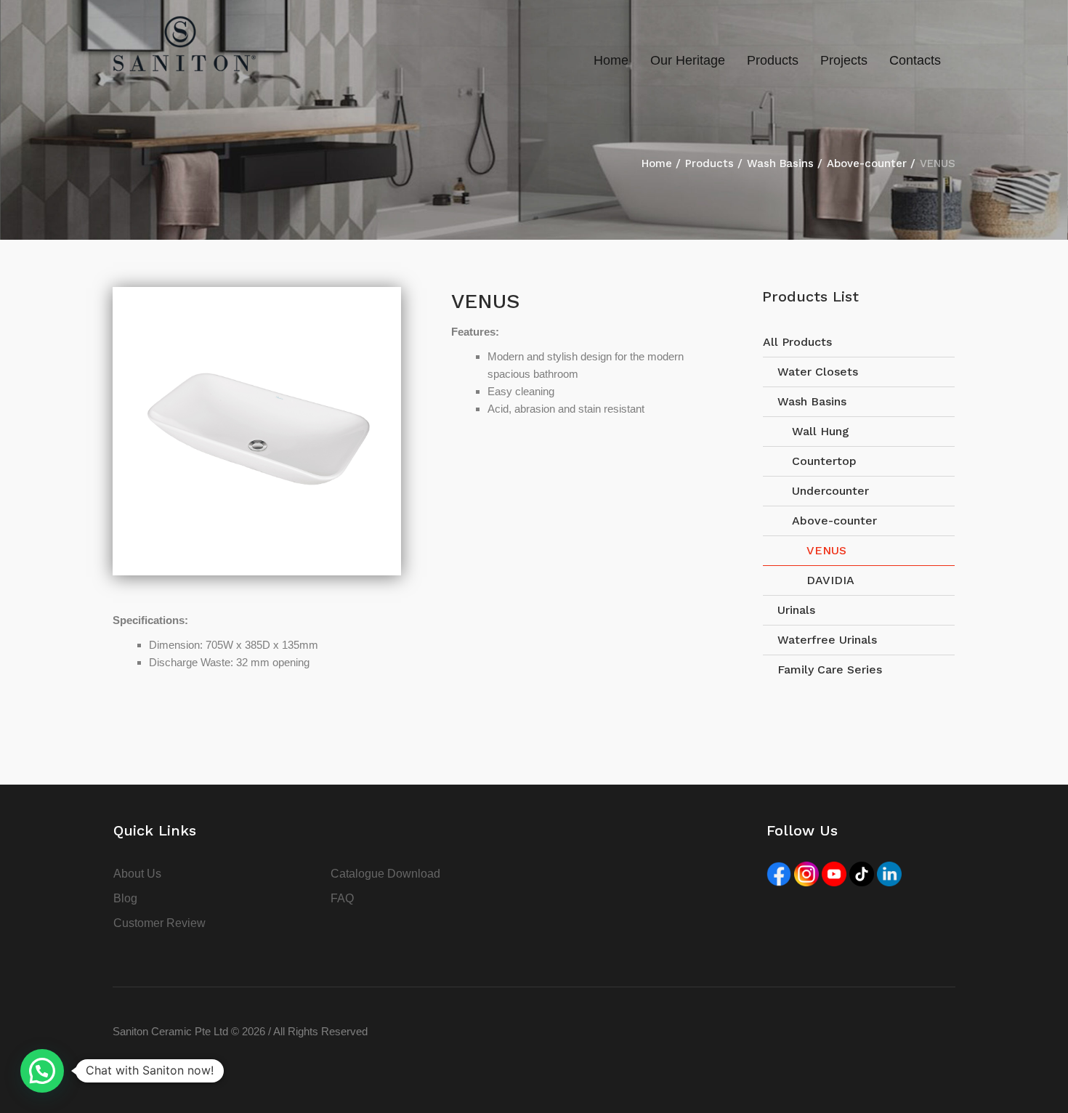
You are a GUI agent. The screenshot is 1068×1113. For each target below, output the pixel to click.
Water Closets (817, 372)
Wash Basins (780, 163)
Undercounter (830, 491)
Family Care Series (829, 669)
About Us (137, 873)
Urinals (796, 610)
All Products (797, 342)
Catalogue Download (385, 873)
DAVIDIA (830, 580)
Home (657, 163)
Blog (125, 898)
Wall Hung (820, 431)
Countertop (824, 461)
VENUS (826, 550)
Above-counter (867, 163)
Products (709, 163)
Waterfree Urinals (827, 640)
